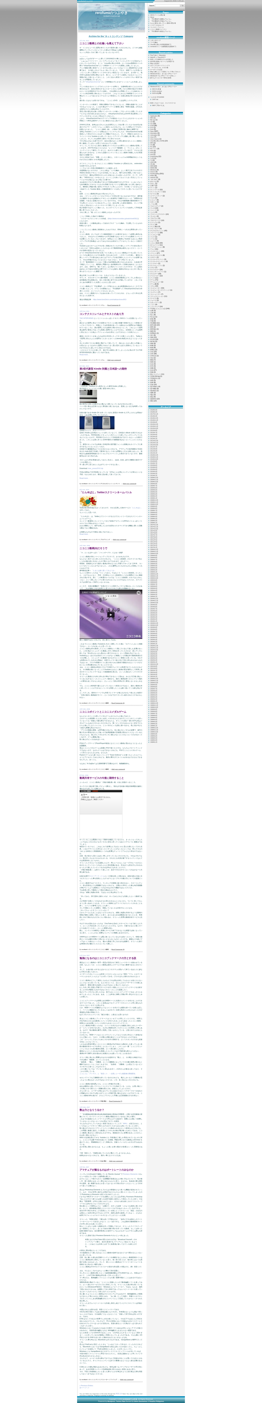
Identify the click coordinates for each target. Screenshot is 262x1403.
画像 (151, 368)
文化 (151, 351)
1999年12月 (154, 703)
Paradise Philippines (156, 1401)
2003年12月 (154, 623)
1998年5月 (153, 738)
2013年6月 (153, 422)
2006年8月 (153, 557)
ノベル (152, 204)
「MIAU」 (125, 1124)
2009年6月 (153, 488)
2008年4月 (153, 516)
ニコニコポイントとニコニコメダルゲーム (103, 711)
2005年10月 (154, 578)
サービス (153, 298)
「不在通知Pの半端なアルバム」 (161, 21)
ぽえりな (153, 181)
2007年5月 (153, 539)
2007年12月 (154, 525)
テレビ (152, 224)
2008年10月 (154, 504)
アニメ (152, 249)
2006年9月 (153, 555)
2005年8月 (153, 582)
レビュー (153, 200)
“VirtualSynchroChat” (93, 82)
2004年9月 (153, 605)
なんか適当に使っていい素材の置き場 (163, 23)
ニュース (153, 241)
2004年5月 (153, 613)
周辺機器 (153, 323)
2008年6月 (153, 512)
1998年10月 (154, 732)
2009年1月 (153, 498)
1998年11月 (154, 730)
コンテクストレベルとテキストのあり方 (102, 314)
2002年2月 (153, 660)
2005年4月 (153, 590)
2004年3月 (153, 617)
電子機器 (153, 388)
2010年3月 (153, 471)
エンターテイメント (157, 259)
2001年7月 (153, 670)
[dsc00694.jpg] (88, 402)
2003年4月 (153, 637)
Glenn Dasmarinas (140, 1401)
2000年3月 (153, 697)
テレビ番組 (154, 226)
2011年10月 (154, 445)
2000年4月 (153, 695)
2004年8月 (153, 607)
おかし (152, 183)
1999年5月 (153, 717)
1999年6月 (153, 715)
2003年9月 (153, 627)
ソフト (152, 304)
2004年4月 (153, 615)
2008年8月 (153, 508)
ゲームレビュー (155, 282)
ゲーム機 (153, 284)
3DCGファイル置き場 (157, 15)
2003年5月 (153, 635)
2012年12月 (154, 424)
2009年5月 (153, 490)
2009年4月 (153, 492)
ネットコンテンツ (94, 305)
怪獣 (151, 362)
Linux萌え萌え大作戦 (157, 141)
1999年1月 (153, 726)
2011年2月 (153, 451)
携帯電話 (153, 329)
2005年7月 (153, 584)
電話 (151, 395)
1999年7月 (153, 713)
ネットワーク (154, 189)
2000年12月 (154, 678)
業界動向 (153, 333)
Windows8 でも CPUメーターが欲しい (163, 76)
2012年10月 (154, 428)
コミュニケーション (157, 296)
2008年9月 (153, 506)
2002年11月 (154, 648)
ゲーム (152, 280)
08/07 (154, 105)
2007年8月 (153, 533)
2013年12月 (154, 418)
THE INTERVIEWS (86, 318)
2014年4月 (153, 416)
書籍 (151, 360)
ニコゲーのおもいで (157, 25)
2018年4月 (153, 410)
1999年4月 (153, 719)
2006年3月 (153, 568)
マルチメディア (155, 206)
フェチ (152, 237)
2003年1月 (153, 643)
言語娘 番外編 (155, 376)
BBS (151, 118)
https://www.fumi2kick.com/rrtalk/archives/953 (109, 300)
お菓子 (152, 185)
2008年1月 (153, 522)
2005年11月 (154, 576)
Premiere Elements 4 (131, 1174)
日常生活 (153, 356)
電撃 (151, 392)
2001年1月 (153, 676)
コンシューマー (155, 294)
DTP (151, 127)
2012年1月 (153, 438)
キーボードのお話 (156, 69)
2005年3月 (153, 592)
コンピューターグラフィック (160, 290)
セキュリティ (154, 302)
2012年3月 (153, 436)
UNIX (152, 162)
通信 (105, 1101)
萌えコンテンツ (155, 374)
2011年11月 (154, 443)
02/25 (154, 93)
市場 (101, 1101)
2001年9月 (153, 666)
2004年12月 (154, 598)
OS (151, 145)
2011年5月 (153, 449)
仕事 (151, 310)
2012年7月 (153, 432)
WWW (152, 168)
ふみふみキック (155, 40)
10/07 (154, 99)
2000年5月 (153, 693)
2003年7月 (153, 631)
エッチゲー (154, 263)
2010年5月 (153, 467)
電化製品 (153, 390)
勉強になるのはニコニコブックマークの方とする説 (108, 958)
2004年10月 (154, 602)
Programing (154, 156)
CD (151, 121)
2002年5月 (153, 654)
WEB (152, 166)
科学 (151, 366)
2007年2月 (153, 545)
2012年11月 (154, 426)
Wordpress (111, 1401)
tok (157, 99)
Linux (152, 137)
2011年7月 (153, 447)
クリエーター (104, 1379)
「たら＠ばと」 (136, 508)
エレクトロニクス (156, 255)
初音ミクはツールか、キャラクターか (163, 103)
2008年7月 (153, 510)
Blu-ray (152, 120)
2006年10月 (154, 553)
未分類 (152, 339)
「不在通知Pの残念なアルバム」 (161, 31)
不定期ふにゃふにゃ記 (157, 308)
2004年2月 (153, 619)
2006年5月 (153, 564)
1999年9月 (153, 709)
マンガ (152, 208)
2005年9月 (153, 580)
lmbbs (152, 175)
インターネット (155, 251)
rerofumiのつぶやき (111, 13)
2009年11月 (154, 479)
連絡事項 (153, 399)
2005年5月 (153, 588)
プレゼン (153, 216)
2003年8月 (153, 629)
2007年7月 (153, 535)
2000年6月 (153, 691)
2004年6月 (153, 611)
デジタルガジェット (106, 483)
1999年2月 (153, 723)
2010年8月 (153, 461)
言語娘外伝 (154, 378)
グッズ (152, 278)
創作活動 (153, 325)
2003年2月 (153, 641)
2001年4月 (153, 672)
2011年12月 (154, 440)
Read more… (85, 355)
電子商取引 (154, 386)
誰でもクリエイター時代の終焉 (160, 78)
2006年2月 (153, 570)
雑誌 (151, 397)
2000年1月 (153, 701)
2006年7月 (153, 559)
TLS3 (152, 158)
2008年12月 (154, 500)
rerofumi (159, 91)
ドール (152, 239)
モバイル (153, 194)
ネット (152, 187)
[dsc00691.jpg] (88, 385)
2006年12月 (154, 549)
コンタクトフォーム (157, 27)
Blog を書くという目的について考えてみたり (165, 71)
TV (151, 160)
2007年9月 (153, 531)
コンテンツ (116, 483)
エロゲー (153, 257)
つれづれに (154, 179)
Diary (152, 131)
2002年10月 (154, 650)
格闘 (151, 331)
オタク (152, 267)
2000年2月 (153, 699)
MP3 (151, 143)
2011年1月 (153, 453)
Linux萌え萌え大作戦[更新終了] (160, 44)
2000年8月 (153, 687)
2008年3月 (153, 518)
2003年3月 (153, 639)
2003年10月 (154, 625)
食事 (151, 382)
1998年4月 (153, 740)
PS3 (151, 154)
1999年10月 (154, 707)
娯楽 (151, 319)
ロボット (153, 202)
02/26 (154, 91)
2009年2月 (153, 496)
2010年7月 (153, 463)
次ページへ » (84, 1388)
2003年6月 (153, 633)
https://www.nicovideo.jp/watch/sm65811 (123, 219)
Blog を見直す (155, 63)
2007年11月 (154, 527)
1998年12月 (154, 728)
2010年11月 (154, 457)
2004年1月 (153, 621)
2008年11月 (154, 502)
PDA (151, 150)
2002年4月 (153, 656)
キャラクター (154, 269)
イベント (153, 253)
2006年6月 (153, 561)
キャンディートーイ (157, 271)
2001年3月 (153, 674)
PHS (151, 152)
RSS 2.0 (119, 1394)
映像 (151, 345)
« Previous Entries (86, 1386)
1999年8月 (153, 711)
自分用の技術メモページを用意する (162, 61)
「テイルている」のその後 (159, 67)
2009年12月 (154, 477)
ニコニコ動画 (104, 703)
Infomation (153, 133)
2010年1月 (153, 475)
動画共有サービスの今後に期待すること (102, 778)
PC (151, 147)
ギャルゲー (154, 274)
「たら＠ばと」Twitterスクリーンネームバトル (106, 492)
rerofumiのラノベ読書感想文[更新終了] (163, 46)
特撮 (151, 372)
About (152, 17)
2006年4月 (153, 566)
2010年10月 (154, 459)
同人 (151, 315)
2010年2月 (153, 473)
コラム (102, 305)
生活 (151, 370)
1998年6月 (153, 736)
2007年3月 (153, 543)
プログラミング (105, 539)
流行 (151, 335)
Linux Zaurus (154, 139)
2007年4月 (153, 541)
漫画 (151, 337)
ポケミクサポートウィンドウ (160, 65)
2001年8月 (153, 668)
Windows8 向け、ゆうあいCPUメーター (163, 74)
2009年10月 (154, 481)
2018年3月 (153, 412)
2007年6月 (153, 537)
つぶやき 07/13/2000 (157, 97)
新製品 (152, 349)
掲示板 (152, 341)
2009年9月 (153, 484)
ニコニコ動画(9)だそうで (93, 548)
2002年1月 (153, 662)
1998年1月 (153, 742)
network (153, 177)
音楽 (151, 384)
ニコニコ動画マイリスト (158, 29)
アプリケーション (156, 247)
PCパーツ (153, 148)
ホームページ (154, 245)
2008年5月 (153, 514)
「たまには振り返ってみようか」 (103, 570)
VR (151, 164)
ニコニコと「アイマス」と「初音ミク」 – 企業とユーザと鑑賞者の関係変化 (107, 1074)
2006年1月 (153, 572)
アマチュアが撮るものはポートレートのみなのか (107, 1169)
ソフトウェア (113, 1379)
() (114, 360)
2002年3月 (153, 658)
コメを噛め (154, 42)
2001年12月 (154, 664)
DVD (151, 129)
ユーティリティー (156, 196)
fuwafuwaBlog (154, 173)
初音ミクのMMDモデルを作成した (161, 59)
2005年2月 (153, 594)
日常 (151, 354)
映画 (151, 347)
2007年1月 (153, 547)
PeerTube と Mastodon (158, 55)
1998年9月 (153, 734)
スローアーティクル (97, 876)
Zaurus (152, 172)
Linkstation (153, 135)
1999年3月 (153, 721)
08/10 (154, 89)
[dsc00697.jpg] (88, 429)
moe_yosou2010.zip (95, 468)
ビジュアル (154, 222)
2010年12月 (154, 455)
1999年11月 (154, 705)
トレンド (153, 210)
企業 (151, 312)
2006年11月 (154, 551)
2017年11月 (154, 414)
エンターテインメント (157, 261)
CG (151, 123)
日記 (151, 358)
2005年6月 (153, 586)
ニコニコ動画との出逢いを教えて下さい (102, 43)
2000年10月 (154, 682)
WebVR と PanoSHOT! (158, 57)
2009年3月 (153, 494)
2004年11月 (154, 600)
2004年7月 (153, 609)
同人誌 (152, 317)
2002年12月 (154, 646)
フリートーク (154, 233)
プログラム (154, 218)
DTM (152, 125)
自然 (151, 380)
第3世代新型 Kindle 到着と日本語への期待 (103, 368)
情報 (151, 343)
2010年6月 (153, 465)
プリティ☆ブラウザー (157, 214)
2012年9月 (153, 430)
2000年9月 (153, 685)
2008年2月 (153, 520)
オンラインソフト (156, 265)
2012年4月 (153, 434)
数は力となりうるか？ (92, 1110)
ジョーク (153, 300)
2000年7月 (153, 689)
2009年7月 (153, 486)
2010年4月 (153, 469)
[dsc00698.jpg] (105, 429)
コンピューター (155, 288)
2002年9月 (153, 652)
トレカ (152, 212)
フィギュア (154, 235)
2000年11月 (154, 680)
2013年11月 (154, 420)
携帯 (151, 327)
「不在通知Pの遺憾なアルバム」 (161, 19)
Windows (153, 170)
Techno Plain (120, 1401)
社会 (101, 1161)
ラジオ (152, 198)
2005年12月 (154, 574)
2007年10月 (154, 529)
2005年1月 (153, 596)
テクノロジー (154, 228)
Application (153, 116)
